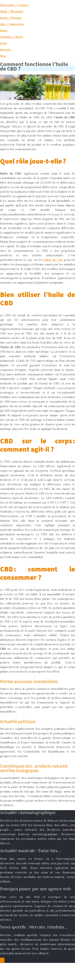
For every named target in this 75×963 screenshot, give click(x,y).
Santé (4, 30)
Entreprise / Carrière (14, 5)
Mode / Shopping (11, 11)
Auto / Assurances (12, 24)
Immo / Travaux (10, 17)
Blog (3, 56)
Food (3, 43)
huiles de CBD (53, 260)
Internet (5, 49)
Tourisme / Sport (11, 37)
